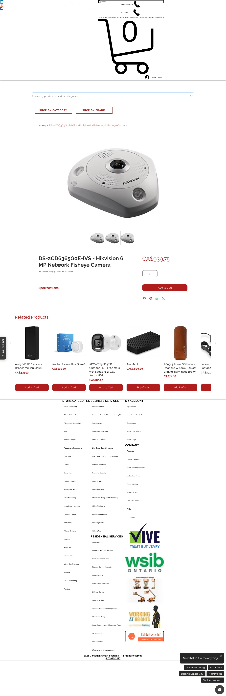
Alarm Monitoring (70, 406)
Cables (66, 464)
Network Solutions (99, 464)
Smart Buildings (98, 489)
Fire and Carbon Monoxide (102, 567)
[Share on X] (163, 298)
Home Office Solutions (100, 584)
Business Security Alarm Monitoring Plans (108, 415)
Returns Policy (132, 484)
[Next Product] (216, 343)
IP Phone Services (99, 440)
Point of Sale (97, 481)
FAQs (129, 509)
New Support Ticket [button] (134, 415)
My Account (131, 406)
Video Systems (98, 523)
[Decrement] (145, 273)
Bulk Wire (67, 456)
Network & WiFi (98, 600)
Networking (68, 523)
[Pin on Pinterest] (151, 298)
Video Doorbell (97, 642)
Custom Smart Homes (100, 559)
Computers (68, 473)
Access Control (69, 440)
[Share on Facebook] (144, 298)
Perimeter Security (99, 473)
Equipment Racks (70, 489)
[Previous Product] (10, 343)
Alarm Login (131, 440)
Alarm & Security (70, 415)
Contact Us (131, 517)
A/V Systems (97, 423)
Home (42, 125)
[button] (131, 4)
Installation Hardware (72, 506)
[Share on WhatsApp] (157, 298)
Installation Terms (133, 476)
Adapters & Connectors (73, 448)
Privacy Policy (132, 492)
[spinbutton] (150, 273)
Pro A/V (67, 539)
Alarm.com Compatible (72, 423)
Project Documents (134, 431)
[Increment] (154, 273)
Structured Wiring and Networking (105, 498)
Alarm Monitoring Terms (136, 467)
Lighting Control (70, 514)
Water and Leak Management (103, 650)
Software (67, 547)
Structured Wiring (98, 617)
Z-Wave (67, 572)
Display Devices (70, 481)
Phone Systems (70, 531)
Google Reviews (133, 459)
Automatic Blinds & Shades (102, 550)
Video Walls (96, 531)
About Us (130, 451)
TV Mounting (97, 633)
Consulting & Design (100, 431)
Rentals (67, 589)
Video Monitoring (70, 581)
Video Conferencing (71, 564)
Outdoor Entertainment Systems (104, 608)
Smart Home (68, 556)
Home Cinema (97, 575)
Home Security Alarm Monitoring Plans (106, 625)
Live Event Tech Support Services (105, 456)
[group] (113, 358)
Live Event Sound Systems (102, 448)
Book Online (131, 423)
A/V (65, 431)
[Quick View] (32, 343)
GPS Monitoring (70, 498)
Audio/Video (97, 542)
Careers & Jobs (133, 501)
